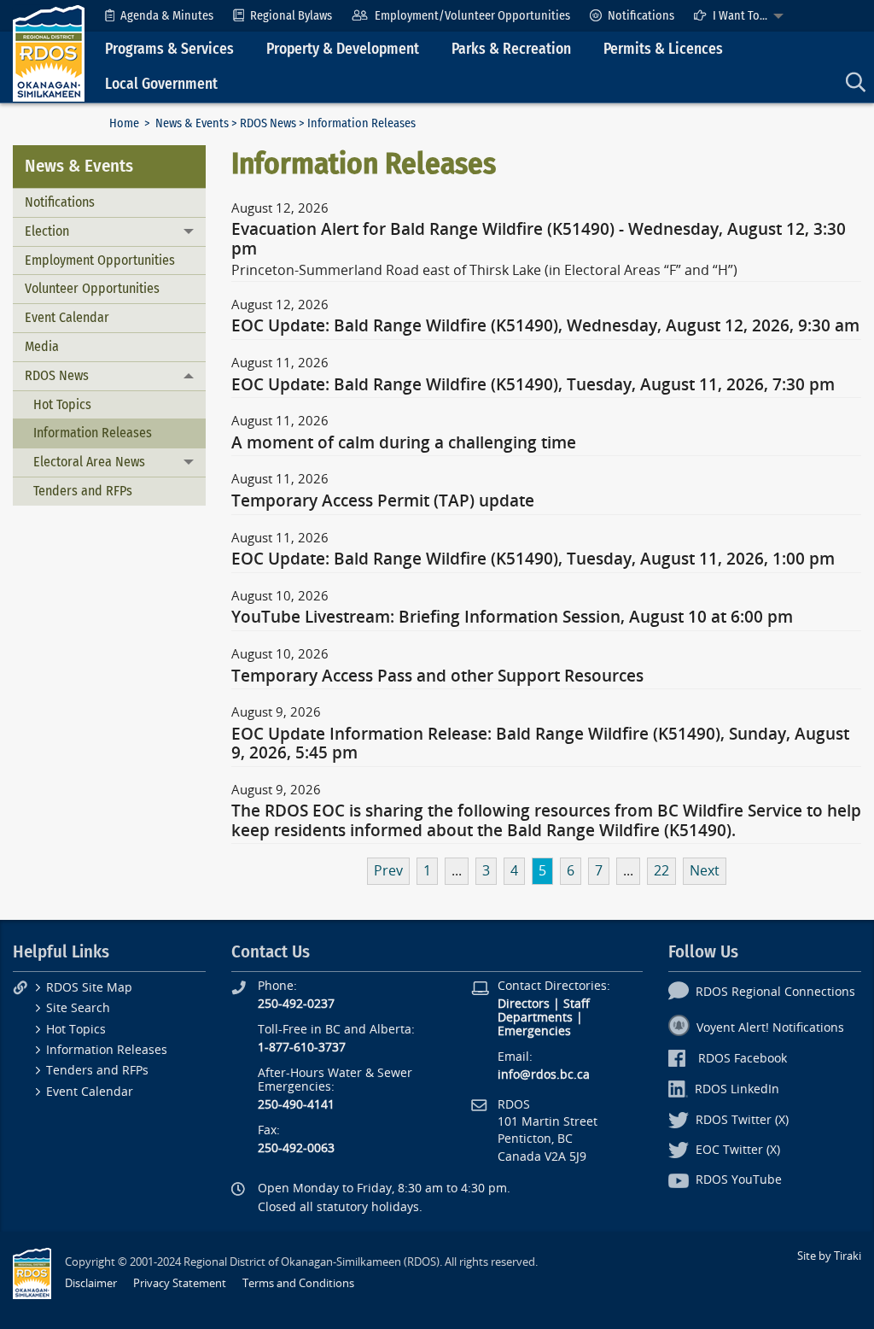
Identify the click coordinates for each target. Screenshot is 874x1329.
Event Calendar (67, 317)
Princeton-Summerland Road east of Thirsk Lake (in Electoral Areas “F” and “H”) (484, 270)
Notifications (641, 16)
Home (124, 123)
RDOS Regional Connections (775, 992)
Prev (388, 871)
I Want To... (740, 16)
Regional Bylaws (291, 16)
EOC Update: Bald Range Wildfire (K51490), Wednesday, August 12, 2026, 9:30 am (545, 326)
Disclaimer (91, 1283)
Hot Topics (62, 404)
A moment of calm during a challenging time (403, 443)
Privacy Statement (179, 1283)
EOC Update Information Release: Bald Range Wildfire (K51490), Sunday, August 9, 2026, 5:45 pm (540, 744)
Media (42, 346)
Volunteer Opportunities (92, 288)
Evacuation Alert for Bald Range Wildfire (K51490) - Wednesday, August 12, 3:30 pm (538, 239)
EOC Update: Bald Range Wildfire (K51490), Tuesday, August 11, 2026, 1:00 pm (533, 559)
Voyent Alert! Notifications (770, 1028)
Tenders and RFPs (82, 491)
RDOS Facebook (742, 1058)
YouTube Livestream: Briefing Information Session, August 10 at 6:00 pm (512, 617)
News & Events (192, 123)
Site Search (78, 1008)
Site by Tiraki (829, 1256)
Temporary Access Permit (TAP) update (382, 501)
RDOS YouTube (739, 1180)
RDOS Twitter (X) (742, 1120)
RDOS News (268, 123)
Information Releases (92, 432)
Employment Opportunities (100, 260)
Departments (535, 1017)
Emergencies (534, 1031)
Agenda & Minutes (166, 16)
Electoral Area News (89, 462)
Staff (576, 1004)
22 (661, 871)
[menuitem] (159, 16)
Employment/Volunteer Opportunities (472, 16)
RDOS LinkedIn (737, 1089)
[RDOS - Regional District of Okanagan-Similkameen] (48, 52)
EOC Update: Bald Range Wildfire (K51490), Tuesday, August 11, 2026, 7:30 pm (533, 385)
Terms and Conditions (298, 1283)
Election (47, 231)
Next (705, 871)
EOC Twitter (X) (738, 1150)
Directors (524, 1004)
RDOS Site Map (89, 988)
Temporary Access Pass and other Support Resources (437, 676)
